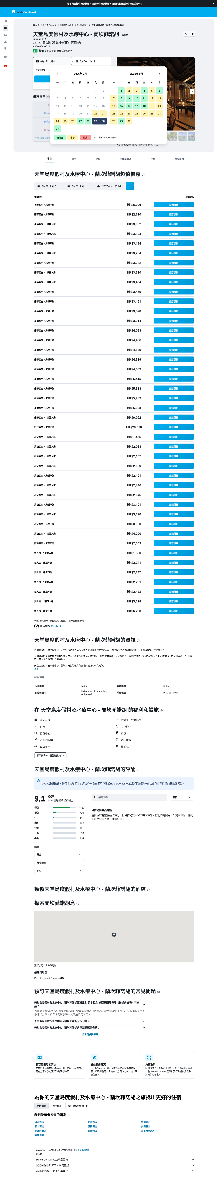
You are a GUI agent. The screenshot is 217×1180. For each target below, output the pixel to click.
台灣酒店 (92, 1121)
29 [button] (95, 121)
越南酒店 (92, 1130)
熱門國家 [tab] (41, 1105)
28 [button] (88, 121)
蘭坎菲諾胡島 (80, 25)
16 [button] (103, 106)
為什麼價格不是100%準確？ (52, 1171)
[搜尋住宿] (5, 28)
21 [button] (88, 113)
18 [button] (65, 113)
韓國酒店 (92, 1126)
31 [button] (57, 129)
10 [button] (57, 106)
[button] (213, 3)
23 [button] (103, 113)
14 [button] (88, 106)
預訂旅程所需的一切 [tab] (78, 1105)
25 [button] (65, 121)
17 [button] (57, 113)
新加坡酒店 (40, 1130)
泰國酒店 (39, 1135)
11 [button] (65, 106)
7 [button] (88, 98)
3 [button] (57, 98)
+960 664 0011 (41, 46)
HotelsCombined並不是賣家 (52, 1159)
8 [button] (95, 98)
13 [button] (80, 106)
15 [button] (95, 106)
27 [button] (80, 121)
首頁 (35, 25)
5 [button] (73, 98)
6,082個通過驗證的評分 (58, 50)
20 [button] (80, 113)
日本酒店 (39, 1126)
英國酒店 (145, 1126)
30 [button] (103, 121)
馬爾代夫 (44, 25)
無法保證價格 (83, 1150)
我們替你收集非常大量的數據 (52, 1165)
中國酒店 (145, 1121)
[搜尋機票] (5, 21)
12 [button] (72, 106)
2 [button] (103, 90)
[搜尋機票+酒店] (5, 41)
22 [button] (95, 113)
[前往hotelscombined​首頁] (23, 11)
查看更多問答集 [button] (90, 1034)
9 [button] (103, 98)
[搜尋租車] (5, 35)
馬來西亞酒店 (148, 1130)
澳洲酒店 (39, 1121)
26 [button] (72, 121)
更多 (36, 668)
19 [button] (72, 113)
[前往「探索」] (5, 48)
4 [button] (65, 98)
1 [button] (95, 90)
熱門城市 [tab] (57, 1105)
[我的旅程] (5, 57)
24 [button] (57, 121)
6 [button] (80, 98)
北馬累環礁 (62, 25)
